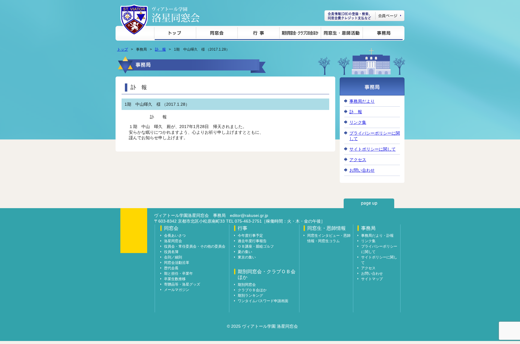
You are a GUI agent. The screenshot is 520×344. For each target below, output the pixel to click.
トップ (175, 34)
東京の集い (247, 257)
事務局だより (362, 101)
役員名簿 (171, 252)
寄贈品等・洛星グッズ (182, 284)
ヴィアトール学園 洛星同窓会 (176, 14)
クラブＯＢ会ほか (252, 290)
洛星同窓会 (173, 241)
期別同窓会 (247, 285)
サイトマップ (372, 279)
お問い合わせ (362, 170)
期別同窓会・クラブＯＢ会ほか (300, 34)
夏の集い (245, 252)
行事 (258, 34)
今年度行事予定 (250, 235)
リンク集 (357, 122)
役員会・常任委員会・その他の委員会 (194, 246)
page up (369, 203)
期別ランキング (250, 295)
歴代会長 (171, 268)
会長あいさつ (175, 235)
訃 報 (160, 49)
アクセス (357, 159)
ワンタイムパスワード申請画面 (263, 301)
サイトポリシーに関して (372, 149)
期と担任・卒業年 (178, 273)
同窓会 (216, 34)
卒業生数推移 (175, 279)
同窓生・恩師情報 (342, 34)
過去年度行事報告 (252, 241)
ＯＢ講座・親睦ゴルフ (256, 246)
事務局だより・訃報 (377, 235)
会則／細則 (173, 257)
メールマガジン (176, 290)
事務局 (383, 34)
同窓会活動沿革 (176, 263)
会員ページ (364, 15)
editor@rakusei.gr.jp (249, 215)
